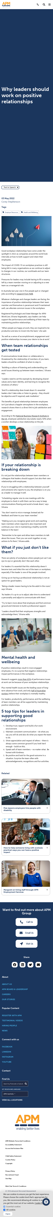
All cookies (10, 1210)
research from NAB (25, 294)
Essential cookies (13, 1206)
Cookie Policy (40, 1203)
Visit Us (29, 943)
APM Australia (14, 1094)
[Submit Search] (25, 1083)
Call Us (29, 922)
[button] (44, 4)
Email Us (29, 932)
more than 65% (24, 679)
